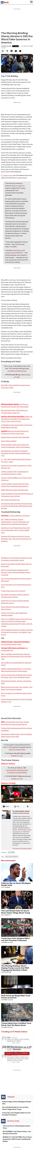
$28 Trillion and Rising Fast (10, 500)
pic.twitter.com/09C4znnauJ (17, 371)
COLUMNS (11, 852)
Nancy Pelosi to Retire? (9, 441)
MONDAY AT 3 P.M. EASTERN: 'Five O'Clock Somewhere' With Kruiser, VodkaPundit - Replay (17, 1139)
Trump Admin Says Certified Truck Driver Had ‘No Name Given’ (16, 1024)
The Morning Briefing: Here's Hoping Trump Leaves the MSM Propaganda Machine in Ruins (15, 968)
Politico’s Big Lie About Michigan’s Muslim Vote (16, 884)
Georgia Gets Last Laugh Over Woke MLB (15, 437)
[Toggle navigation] (31, 2)
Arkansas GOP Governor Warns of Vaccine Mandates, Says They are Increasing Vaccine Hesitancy (16, 538)
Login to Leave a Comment (17, 1053)
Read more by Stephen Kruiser (22, 848)
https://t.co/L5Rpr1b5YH (17, 749)
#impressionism (22, 770)
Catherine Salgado (7, 942)
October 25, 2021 (17, 779)
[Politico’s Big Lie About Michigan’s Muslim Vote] (17, 872)
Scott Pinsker (5, 887)
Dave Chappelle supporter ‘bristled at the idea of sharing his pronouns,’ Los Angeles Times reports (17, 632)
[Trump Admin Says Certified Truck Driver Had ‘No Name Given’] (17, 1012)
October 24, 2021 (17, 756)
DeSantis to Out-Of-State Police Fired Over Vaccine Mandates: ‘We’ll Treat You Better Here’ (15, 530)
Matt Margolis (5, 915)
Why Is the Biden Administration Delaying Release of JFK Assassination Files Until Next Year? (16, 656)
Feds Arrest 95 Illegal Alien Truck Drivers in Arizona (15, 997)
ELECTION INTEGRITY (12, 856)
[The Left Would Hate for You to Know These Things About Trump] (17, 900)
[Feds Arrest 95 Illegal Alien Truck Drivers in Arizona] (17, 984)
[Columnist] (7, 814)
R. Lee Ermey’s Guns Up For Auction (13, 591)
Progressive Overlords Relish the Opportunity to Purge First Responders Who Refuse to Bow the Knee (16, 506)
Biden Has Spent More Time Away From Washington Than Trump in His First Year (16, 419)
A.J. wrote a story (6, 175)
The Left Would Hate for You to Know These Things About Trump (15, 912)
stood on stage (17, 186)
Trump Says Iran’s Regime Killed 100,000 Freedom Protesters (15, 939)
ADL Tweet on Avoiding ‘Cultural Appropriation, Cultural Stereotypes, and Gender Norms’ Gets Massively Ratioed (15, 521)
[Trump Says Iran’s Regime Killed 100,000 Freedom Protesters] (17, 927)
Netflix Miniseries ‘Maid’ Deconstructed (14, 490)
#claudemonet (11, 770)
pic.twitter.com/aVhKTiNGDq (17, 772)
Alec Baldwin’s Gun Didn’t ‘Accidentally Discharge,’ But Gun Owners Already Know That (15, 453)
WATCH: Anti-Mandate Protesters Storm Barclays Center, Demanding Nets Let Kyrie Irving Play (15, 572)
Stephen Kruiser (6, 46)
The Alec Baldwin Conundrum (15, 516)
